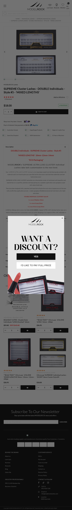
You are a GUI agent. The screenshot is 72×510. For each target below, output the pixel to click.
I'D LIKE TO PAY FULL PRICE (36, 265)
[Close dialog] (62, 218)
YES (36, 256)
